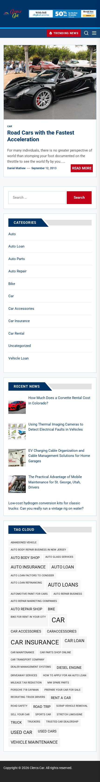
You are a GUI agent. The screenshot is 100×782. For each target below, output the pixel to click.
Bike (11, 284)
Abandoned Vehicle (24, 542)
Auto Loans (63, 585)
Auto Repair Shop (26, 609)
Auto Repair (17, 271)
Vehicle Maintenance (34, 742)
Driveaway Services (24, 675)
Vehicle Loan (18, 358)
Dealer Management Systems (31, 666)
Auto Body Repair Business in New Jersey (38, 549)
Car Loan (74, 640)
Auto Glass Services (59, 556)
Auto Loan (16, 246)
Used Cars (47, 731)
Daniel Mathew (16, 168)
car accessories (26, 631)
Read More (81, 168)
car (58, 620)
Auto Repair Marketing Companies (34, 601)
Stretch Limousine (69, 714)
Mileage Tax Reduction (26, 682)
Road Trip (41, 707)
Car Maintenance (22, 652)
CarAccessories (62, 631)
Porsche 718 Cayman (25, 689)
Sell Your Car (20, 714)
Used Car (21, 732)
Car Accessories (21, 309)
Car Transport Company (27, 659)
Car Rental (16, 333)
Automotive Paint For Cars (29, 593)
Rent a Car (61, 698)
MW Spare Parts (58, 682)
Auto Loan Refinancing (26, 582)
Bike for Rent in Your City (28, 616)
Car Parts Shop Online (55, 652)
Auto (12, 234)
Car (11, 296)
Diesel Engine (69, 668)
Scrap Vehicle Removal (72, 705)
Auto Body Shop (25, 558)
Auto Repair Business (67, 593)
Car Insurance (19, 321)
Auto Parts (16, 259)
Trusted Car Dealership (62, 721)
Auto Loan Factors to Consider (32, 575)
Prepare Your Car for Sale (62, 689)
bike (51, 609)
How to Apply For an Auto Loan (64, 675)
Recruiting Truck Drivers (28, 697)
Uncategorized (19, 346)
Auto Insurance (28, 566)
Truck (16, 722)
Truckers (33, 721)
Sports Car (43, 714)
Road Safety (19, 705)
